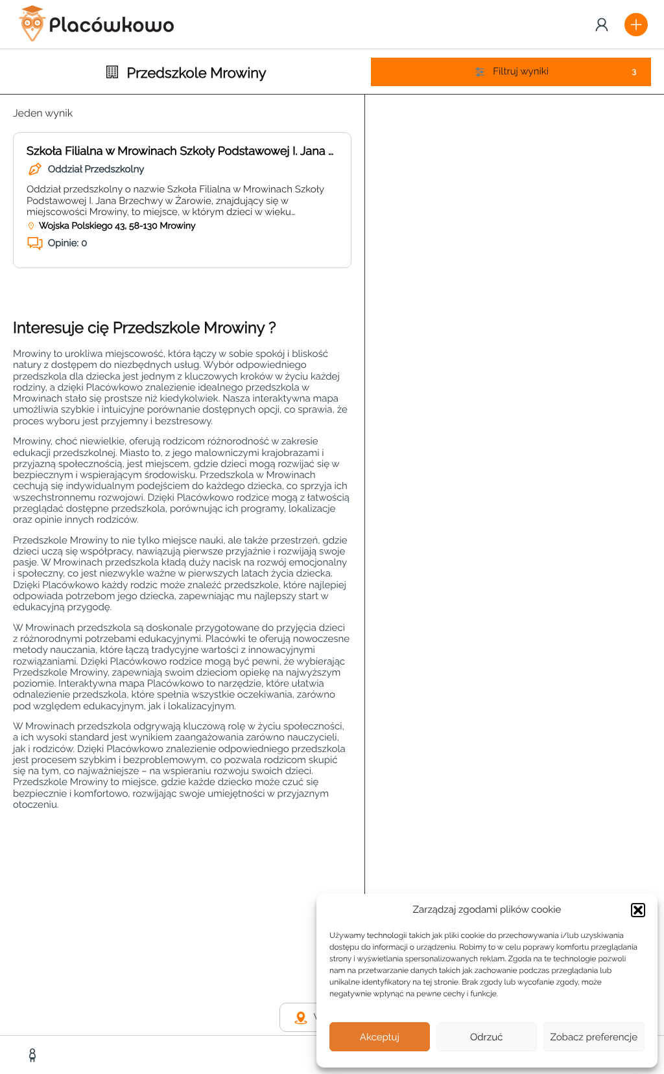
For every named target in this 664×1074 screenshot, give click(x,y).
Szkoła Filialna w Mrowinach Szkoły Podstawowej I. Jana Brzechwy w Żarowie (233, 151)
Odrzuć (486, 1037)
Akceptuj (379, 1037)
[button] (638, 910)
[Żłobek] (34, 1055)
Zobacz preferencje (594, 1037)
